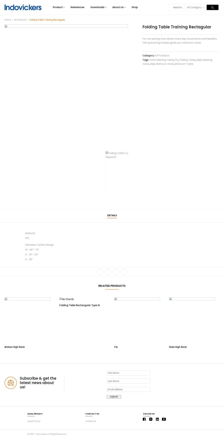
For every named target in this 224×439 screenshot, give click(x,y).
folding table (187, 60)
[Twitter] (108, 272)
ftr (176, 60)
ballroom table (184, 64)
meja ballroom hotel (162, 64)
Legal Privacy (33, 421)
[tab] (112, 215)
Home (8, 19)
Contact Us (90, 421)
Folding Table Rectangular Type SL (79, 305)
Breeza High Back (15, 347)
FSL (116, 347)
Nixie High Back (178, 347)
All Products (20, 19)
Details (112, 215)
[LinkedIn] (116, 272)
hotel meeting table (161, 60)
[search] (213, 7)
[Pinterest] (124, 272)
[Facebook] (100, 272)
